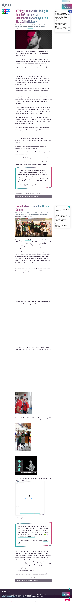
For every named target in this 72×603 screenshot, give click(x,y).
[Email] (3, 10)
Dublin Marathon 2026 (20, 1)
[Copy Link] (5, 10)
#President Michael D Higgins (28, 580)
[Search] (69, 1)
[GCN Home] (6, 5)
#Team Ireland (36, 580)
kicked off (28, 240)
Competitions (38, 1)
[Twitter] (9, 10)
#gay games (18, 580)
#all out (18, 196)
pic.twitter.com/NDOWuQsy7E (37, 181)
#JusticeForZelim (23, 181)
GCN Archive (27, 1)
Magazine (10, 1)
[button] (70, 11)
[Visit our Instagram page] (49, 1)
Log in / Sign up (59, 1)
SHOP (43, 1)
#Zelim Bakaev (36, 196)
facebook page (27, 158)
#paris (22, 580)
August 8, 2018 (35, 185)
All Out (21, 140)
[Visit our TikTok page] (50, 1)
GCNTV (14, 1)
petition (24, 152)
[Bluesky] (7, 13)
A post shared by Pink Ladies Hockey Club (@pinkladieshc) (30, 513)
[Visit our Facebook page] (54, 1)
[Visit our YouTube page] (55, 1)
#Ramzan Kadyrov (27, 196)
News (6, 1)
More (45, 1)
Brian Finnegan (30, 28)
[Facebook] (7, 10)
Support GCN (33, 1)
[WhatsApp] (3, 13)
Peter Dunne (30, 216)
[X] (5, 13)
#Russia (32, 196)
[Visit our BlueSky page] (52, 1)
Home (3, 1)
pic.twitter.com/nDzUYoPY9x (26, 537)
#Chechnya (21, 196)
